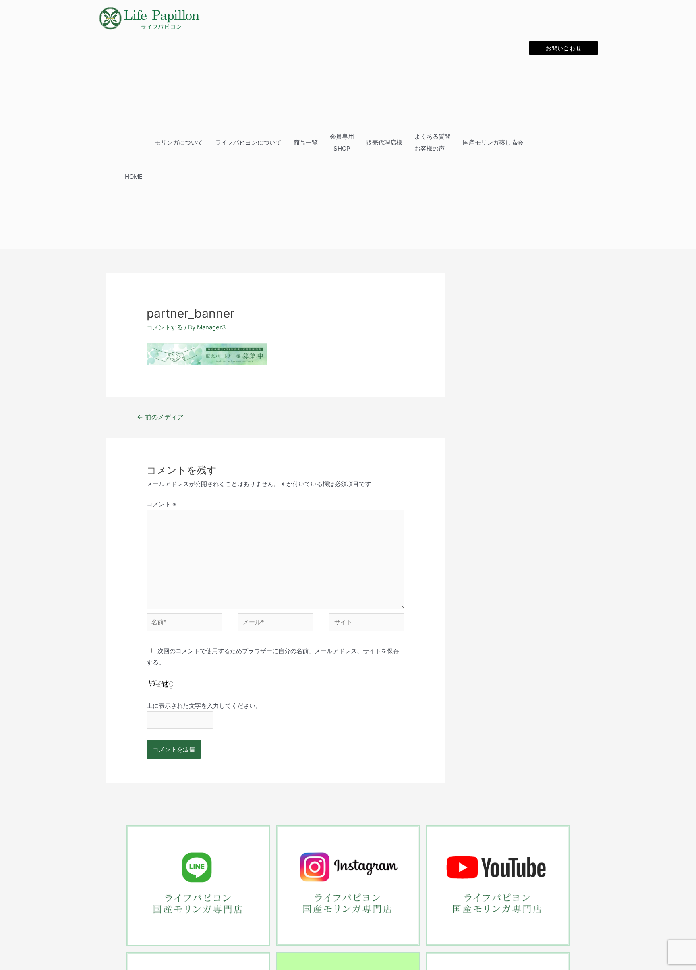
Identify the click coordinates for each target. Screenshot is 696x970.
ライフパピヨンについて (269, 142)
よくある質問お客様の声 (441, 142)
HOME (162, 176)
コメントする (165, 326)
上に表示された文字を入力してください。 (204, 705)
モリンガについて (204, 142)
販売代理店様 (396, 142)
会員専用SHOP (357, 142)
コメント (161, 503)
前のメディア (160, 416)
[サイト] (366, 623)
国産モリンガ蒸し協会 (498, 142)
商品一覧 (323, 142)
